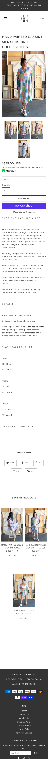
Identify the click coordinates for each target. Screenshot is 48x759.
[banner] (24, 19)
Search (24, 711)
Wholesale (24, 718)
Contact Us (24, 714)
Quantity (6, 185)
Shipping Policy (24, 722)
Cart (41, 18)
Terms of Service (24, 733)
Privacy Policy (24, 729)
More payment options (24, 212)
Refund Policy (24, 725)
